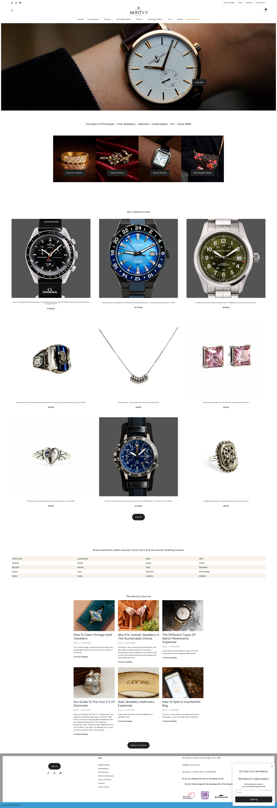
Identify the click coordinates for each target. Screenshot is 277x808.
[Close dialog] (154, 389)
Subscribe (138, 425)
